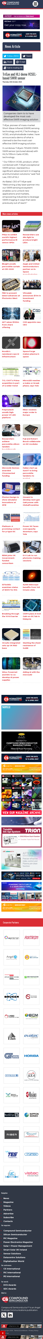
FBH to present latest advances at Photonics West (11, 295)
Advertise (8, 1214)
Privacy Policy (33, 1330)
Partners (7, 1210)
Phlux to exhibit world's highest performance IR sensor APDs (9, 239)
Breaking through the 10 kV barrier (10, 615)
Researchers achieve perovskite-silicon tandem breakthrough (10, 444)
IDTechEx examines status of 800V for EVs (10, 587)
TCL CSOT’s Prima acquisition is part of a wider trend (10, 383)
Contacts (8, 1221)
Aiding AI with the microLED (31, 673)
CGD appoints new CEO (32, 323)
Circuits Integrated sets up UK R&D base (11, 645)
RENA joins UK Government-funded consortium (9, 559)
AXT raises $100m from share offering (10, 324)
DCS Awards (9, 1285)
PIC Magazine (10, 1238)
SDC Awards (9, 1289)
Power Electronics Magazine (18, 1242)
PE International (11, 1276)
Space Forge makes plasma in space (31, 354)
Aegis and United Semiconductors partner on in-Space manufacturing (31, 269)
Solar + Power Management (17, 1246)
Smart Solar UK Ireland (15, 1250)
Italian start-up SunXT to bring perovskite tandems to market (30, 473)
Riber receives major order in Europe (30, 412)
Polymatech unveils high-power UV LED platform (9, 414)
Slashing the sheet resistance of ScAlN (32, 645)
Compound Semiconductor (17, 1231)
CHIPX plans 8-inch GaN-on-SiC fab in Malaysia (32, 616)
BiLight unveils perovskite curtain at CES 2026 (11, 266)
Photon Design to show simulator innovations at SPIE (10, 501)
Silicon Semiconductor (15, 1234)
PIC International (12, 1272)
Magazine (8, 1202)
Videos (7, 1206)
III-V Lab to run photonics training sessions (31, 558)
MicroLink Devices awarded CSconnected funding (10, 472)
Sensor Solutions (12, 1253)
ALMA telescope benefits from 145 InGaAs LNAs (31, 587)
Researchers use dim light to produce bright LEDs (31, 239)
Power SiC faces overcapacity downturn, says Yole (30, 530)
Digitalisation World (13, 1261)
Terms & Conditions (20, 1330)
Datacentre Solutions (14, 1257)
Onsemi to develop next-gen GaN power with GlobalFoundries (31, 501)
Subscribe (8, 1217)
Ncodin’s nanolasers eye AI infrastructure (10, 354)
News (6, 1198)
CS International (11, 1269)
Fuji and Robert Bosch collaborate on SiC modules (31, 441)
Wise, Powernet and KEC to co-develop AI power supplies (10, 676)
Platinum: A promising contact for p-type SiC (11, 529)
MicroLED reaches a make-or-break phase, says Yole (31, 383)
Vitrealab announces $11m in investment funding (32, 297)
